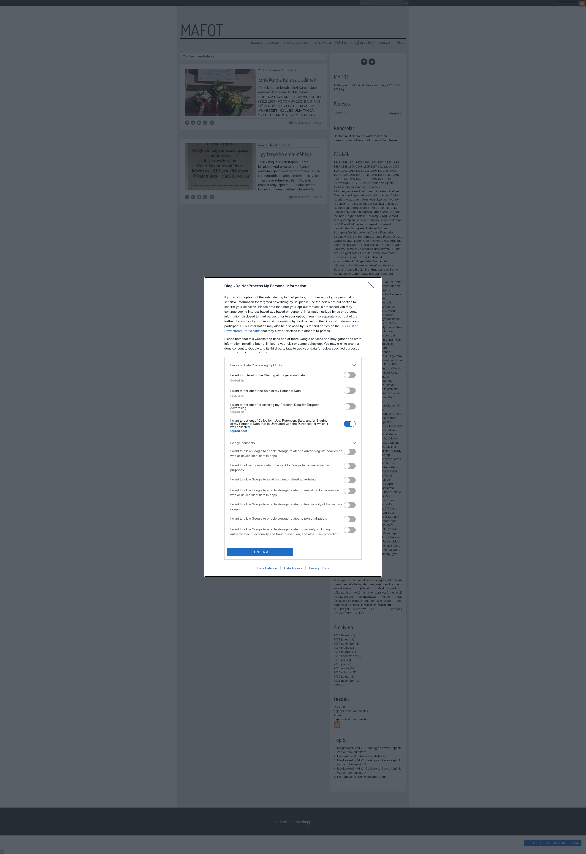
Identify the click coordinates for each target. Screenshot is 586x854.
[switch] (350, 375)
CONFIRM (260, 552)
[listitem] (293, 365)
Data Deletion (267, 568)
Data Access (293, 568)
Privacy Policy (319, 568)
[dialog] (293, 427)
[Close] (372, 286)
